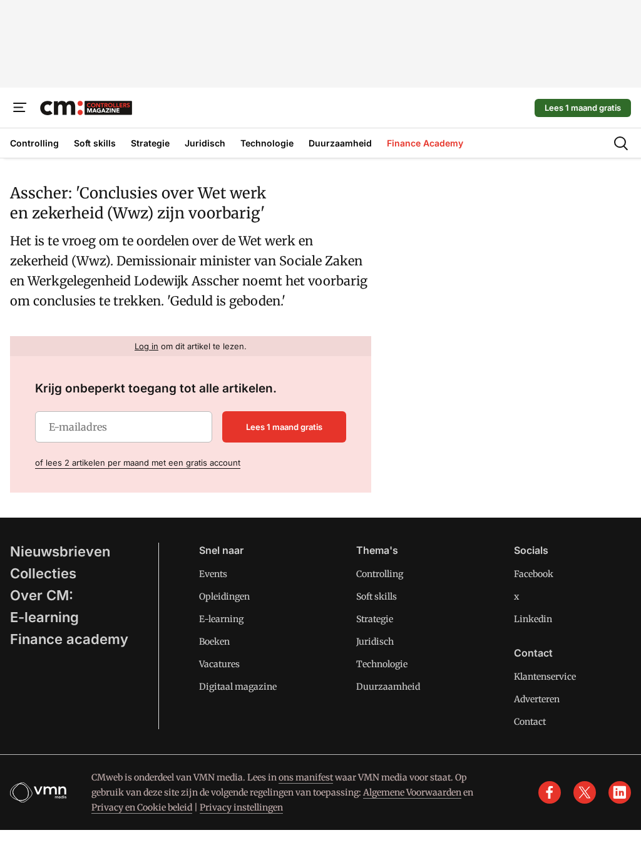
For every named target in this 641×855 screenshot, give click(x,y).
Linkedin (533, 619)
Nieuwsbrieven (60, 551)
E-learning (44, 617)
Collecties (43, 573)
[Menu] (20, 107)
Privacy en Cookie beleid (141, 807)
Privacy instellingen (241, 807)
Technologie (382, 664)
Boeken (214, 641)
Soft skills (376, 596)
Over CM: (41, 595)
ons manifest (306, 777)
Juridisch (375, 641)
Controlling (379, 574)
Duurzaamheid (388, 686)
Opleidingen (224, 596)
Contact (530, 721)
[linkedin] (619, 792)
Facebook (533, 574)
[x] (584, 792)
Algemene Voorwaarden (412, 792)
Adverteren (537, 699)
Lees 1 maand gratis (583, 108)
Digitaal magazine (238, 686)
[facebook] (549, 792)
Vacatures (219, 664)
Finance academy (69, 639)
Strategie (374, 619)
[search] (621, 143)
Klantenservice (545, 676)
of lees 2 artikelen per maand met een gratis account (137, 463)
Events (213, 574)
